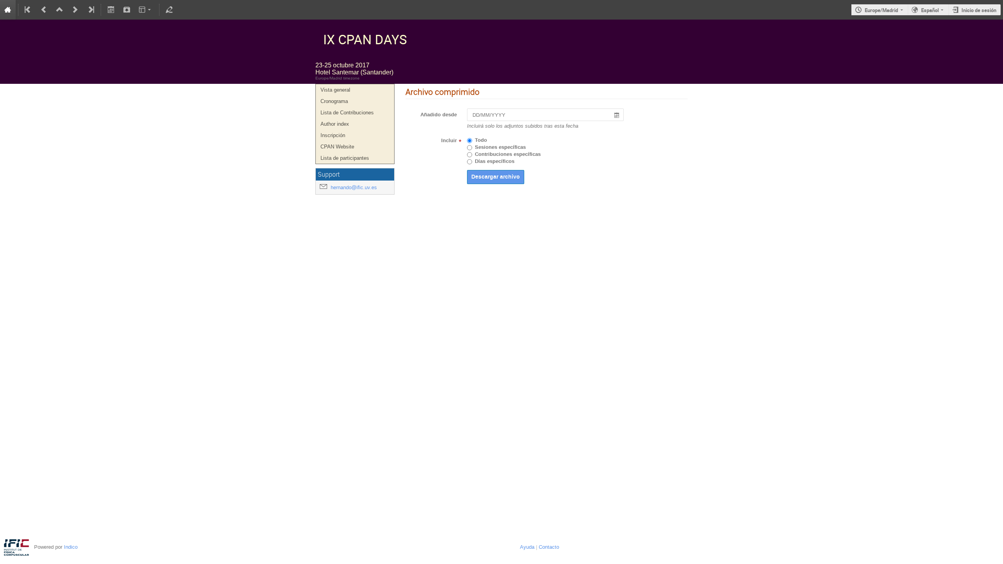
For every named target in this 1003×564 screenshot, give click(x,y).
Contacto (549, 547)
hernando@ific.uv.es (354, 187)
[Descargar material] (126, 10)
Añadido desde (438, 114)
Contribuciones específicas (508, 154)
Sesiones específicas (500, 147)
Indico (71, 547)
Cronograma (334, 101)
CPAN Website (337, 147)
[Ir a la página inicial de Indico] (8, 10)
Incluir (449, 140)
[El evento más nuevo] (90, 10)
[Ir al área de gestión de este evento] (169, 10)
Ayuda (527, 547)
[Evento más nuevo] (75, 10)
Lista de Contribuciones (347, 113)
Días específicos (494, 161)
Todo (481, 140)
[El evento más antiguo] (28, 10)
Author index (334, 124)
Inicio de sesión (978, 10)
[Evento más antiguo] (44, 10)
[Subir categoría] (59, 10)
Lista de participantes (344, 158)
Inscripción (332, 135)
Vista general (335, 90)
